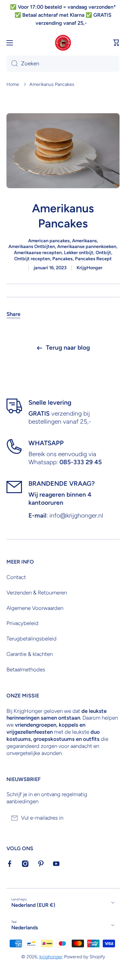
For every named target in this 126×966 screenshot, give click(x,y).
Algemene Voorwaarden (34, 608)
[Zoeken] (12, 64)
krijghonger (51, 957)
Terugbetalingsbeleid (31, 638)
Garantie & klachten (29, 654)
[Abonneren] (111, 818)
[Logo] (63, 43)
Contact (16, 577)
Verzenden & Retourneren (36, 592)
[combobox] (63, 64)
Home (12, 84)
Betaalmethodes (25, 669)
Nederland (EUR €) (33, 905)
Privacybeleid (22, 623)
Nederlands (24, 928)
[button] (116, 43)
